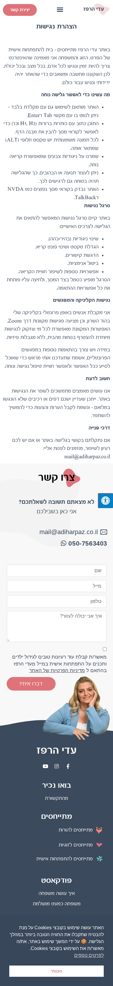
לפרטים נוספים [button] (89, 955)
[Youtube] (45, 766)
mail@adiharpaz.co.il (68, 532)
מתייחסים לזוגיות (76, 845)
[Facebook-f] (68, 766)
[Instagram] (56, 766)
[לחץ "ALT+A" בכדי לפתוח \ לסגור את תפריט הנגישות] (105, 500)
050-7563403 (87, 543)
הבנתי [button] (56, 971)
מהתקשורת (56, 798)
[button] (60, 9)
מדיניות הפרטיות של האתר (57, 670)
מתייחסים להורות (76, 830)
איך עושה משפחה (57, 893)
